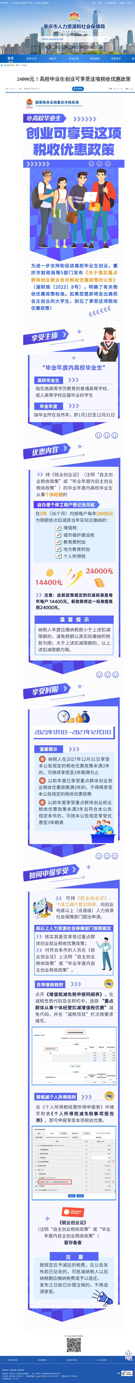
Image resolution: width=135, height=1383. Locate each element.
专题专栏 (116, 58)
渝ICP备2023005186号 (16, 1376)
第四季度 (97, 47)
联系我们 (5, 1370)
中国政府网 (4, 3)
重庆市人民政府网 (42, 3)
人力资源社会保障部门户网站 (22, 3)
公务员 (77, 47)
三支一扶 (86, 47)
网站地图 (13, 1370)
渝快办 (53, 58)
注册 (100, 3)
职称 (70, 47)
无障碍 (121, 3)
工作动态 (23, 65)
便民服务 (95, 58)
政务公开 (32, 58)
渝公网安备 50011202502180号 (48, 1376)
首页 (10, 58)
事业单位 (61, 47)
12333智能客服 (110, 3)
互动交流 (74, 58)
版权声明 (21, 1370)
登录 (94, 3)
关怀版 (129, 3)
